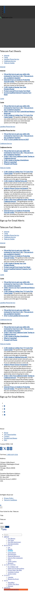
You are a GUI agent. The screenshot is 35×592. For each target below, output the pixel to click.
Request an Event (13, 579)
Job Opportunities (10, 434)
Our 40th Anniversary (14, 542)
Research (10, 563)
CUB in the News (13, 584)
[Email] (4, 415)
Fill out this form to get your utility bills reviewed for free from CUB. (17, 75)
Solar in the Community (15, 558)
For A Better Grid (13, 566)
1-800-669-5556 (12, 454)
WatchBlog (11, 582)
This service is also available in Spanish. (18, 77)
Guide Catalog (12, 561)
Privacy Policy (8, 498)
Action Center (12, 573)
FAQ (5, 440)
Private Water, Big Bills (15, 570)
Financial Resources (14, 556)
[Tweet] (4, 409)
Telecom (10, 551)
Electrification (12, 554)
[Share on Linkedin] (4, 412)
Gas (9, 547)
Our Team (11, 540)
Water (9, 559)
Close (2, 527)
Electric (10, 549)
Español (7, 588)
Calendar (10, 577)
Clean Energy (12, 552)
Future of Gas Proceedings (16, 568)
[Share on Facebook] (4, 406)
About (6, 432)
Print (7, 527)
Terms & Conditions (10, 500)
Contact (6, 436)
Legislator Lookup (13, 572)
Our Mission (11, 538)
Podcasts (10, 586)
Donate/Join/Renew (10, 438)
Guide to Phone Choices (12, 188)
